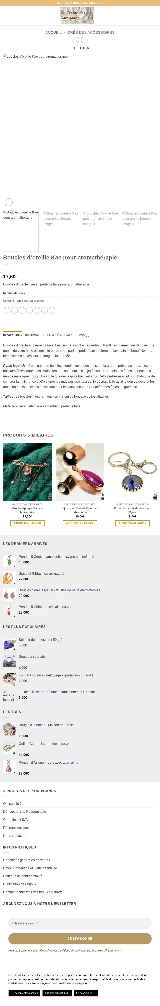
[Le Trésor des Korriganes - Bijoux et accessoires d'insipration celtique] (77, 15)
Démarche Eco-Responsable (24, 811)
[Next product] (75, 40)
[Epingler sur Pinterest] (44, 310)
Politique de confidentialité (22, 876)
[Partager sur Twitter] (22, 310)
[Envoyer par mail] (37, 310)
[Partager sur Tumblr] (52, 310)
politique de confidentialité (75, 950)
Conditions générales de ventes (26, 860)
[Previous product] (84, 40)
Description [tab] (12, 335)
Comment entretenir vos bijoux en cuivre (32, 892)
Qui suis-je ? (12, 803)
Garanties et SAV (16, 819)
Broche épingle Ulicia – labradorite (27, 510)
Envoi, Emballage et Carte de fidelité (30, 868)
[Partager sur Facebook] (14, 310)
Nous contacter (14, 835)
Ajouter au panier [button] (27, 523)
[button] (5, 15)
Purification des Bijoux (19, 884)
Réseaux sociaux (16, 828)
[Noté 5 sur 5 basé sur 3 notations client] (80, 270)
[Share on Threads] (29, 310)
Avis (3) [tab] (84, 335)
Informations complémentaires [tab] (50, 335)
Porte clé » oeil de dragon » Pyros (132, 510)
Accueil (53, 32)
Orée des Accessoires (91, 32)
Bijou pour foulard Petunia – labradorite (80, 510)
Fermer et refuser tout (56, 992)
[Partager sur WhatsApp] (7, 310)
